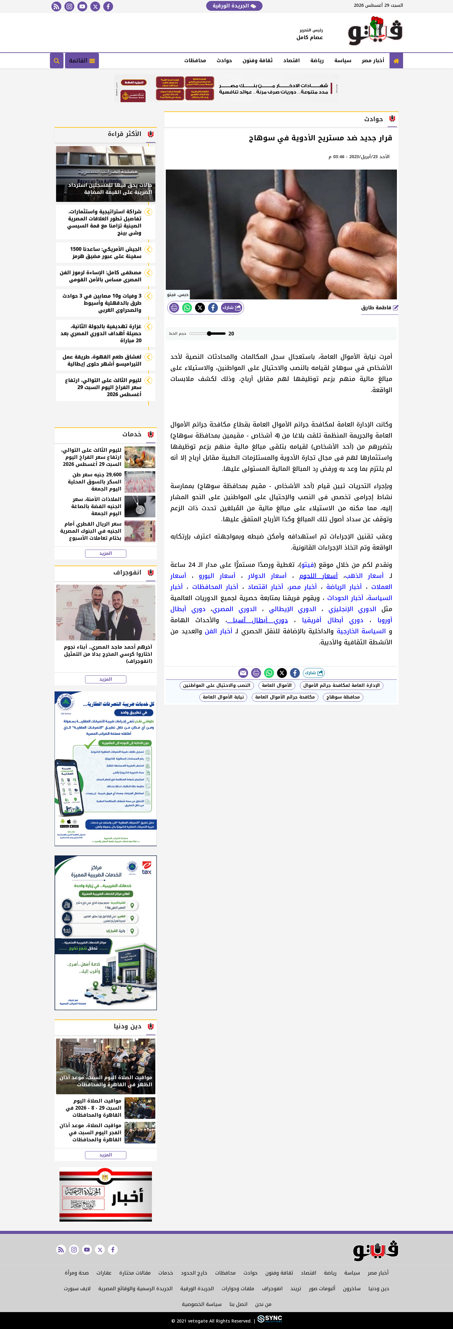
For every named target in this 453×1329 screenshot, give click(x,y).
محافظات (195, 60)
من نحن (263, 1304)
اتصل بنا (238, 1304)
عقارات (104, 1273)
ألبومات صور (322, 1288)
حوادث (224, 60)
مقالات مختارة (135, 1273)
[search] (56, 60)
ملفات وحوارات (238, 1288)
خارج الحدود (194, 1273)
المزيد (105, 554)
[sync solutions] (269, 1321)
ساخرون (352, 1288)
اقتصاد (291, 60)
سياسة (342, 60)
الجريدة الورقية (232, 5)
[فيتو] (375, 32)
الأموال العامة (277, 685)
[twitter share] (200, 308)
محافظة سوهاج (343, 697)
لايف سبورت (77, 1288)
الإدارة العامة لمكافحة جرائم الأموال (341, 685)
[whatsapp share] (187, 308)
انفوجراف (272, 1288)
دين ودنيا (378, 1288)
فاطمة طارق (377, 307)
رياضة (317, 60)
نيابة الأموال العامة (223, 697)
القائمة (79, 60)
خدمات (165, 1273)
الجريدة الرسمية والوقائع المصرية (135, 1288)
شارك (228, 307)
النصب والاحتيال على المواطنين (217, 685)
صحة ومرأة (77, 1273)
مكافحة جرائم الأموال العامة (285, 697)
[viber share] (243, 673)
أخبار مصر (373, 60)
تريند (295, 1288)
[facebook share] (213, 308)
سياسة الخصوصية (202, 1304)
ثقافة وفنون (258, 60)
